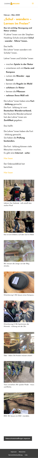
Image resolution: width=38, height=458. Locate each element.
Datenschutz (22, 451)
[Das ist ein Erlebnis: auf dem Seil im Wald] (19, 233)
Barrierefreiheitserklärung (15, 455)
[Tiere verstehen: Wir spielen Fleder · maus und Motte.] (19, 383)
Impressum (14, 451)
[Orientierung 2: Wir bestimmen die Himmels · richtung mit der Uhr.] (19, 322)
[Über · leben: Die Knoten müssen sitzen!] (19, 353)
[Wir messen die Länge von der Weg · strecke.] (19, 262)
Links (26, 455)
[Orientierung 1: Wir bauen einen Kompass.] (19, 293)
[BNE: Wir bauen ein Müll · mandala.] (19, 414)
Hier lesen (8, 158)
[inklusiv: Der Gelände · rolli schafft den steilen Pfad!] (19, 201)
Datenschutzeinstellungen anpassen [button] (18, 438)
